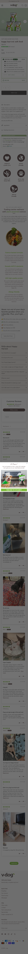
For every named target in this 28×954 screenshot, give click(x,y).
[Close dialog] (26, 463)
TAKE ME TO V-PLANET (14, 490)
